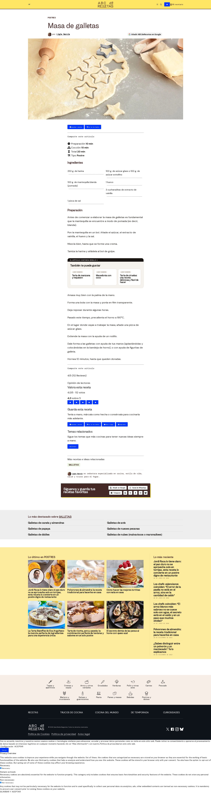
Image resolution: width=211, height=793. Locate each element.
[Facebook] (135, 493)
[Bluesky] (146, 493)
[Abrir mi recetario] (167, 4)
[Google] (125, 493)
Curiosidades (171, 712)
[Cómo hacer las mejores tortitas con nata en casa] (125, 574)
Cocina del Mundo (107, 712)
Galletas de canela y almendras (46, 522)
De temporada (140, 712)
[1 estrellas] (70, 402)
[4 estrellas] (89, 402)
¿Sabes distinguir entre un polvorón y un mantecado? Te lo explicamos (167, 647)
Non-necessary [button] (7, 780)
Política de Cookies (39, 734)
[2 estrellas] (76, 402)
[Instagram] (140, 493)
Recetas (33, 712)
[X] (130, 493)
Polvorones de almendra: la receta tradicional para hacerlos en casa (167, 632)
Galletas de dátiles (39, 534)
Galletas (74, 464)
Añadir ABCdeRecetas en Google (146, 34)
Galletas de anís (116, 522)
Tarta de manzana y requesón (81, 276)
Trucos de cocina (71, 712)
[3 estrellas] (83, 402)
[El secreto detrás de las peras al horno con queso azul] (125, 615)
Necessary (6, 768)
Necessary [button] (5, 765)
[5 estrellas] (95, 402)
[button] (29, 4)
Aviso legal (84, 734)
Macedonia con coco (103, 276)
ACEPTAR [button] (18, 746)
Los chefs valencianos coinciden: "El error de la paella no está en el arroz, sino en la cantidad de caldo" (167, 590)
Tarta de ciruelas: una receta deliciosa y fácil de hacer (129, 278)
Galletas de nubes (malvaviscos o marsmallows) (134, 534)
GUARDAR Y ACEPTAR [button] (10, 792)
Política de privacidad (63, 734)
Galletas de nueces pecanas (123, 528)
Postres (52, 18)
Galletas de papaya (39, 528)
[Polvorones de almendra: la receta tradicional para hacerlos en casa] (85, 574)
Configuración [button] (7, 746)
